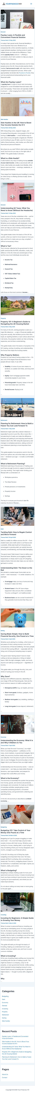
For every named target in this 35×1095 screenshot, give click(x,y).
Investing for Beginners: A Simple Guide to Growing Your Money (17, 919)
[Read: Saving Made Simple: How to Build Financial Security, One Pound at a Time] (17, 618)
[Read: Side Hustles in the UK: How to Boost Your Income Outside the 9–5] (17, 106)
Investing (5, 1009)
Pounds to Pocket (24, 73)
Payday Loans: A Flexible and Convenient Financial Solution (13, 36)
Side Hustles (6, 1021)
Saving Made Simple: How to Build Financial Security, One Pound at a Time (17, 635)
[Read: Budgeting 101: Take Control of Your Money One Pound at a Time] (17, 814)
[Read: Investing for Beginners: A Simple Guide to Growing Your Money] (17, 902)
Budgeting (5, 996)
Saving (4, 1018)
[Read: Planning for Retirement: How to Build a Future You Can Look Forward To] (17, 407)
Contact (4, 1077)
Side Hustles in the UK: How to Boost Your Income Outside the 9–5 (16, 124)
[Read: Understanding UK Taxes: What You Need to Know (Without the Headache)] (17, 192)
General (4, 1005)
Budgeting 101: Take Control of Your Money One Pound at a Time (15, 831)
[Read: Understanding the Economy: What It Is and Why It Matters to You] (17, 724)
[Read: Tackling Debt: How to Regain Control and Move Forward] (17, 516)
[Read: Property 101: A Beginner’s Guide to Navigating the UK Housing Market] (17, 305)
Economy (5, 1002)
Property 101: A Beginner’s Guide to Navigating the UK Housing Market (15, 323)
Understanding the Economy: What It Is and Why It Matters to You (17, 741)
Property (4, 1012)
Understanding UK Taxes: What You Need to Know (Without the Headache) (17, 209)
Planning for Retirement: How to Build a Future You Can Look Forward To (17, 424)
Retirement (5, 1015)
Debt (3, 999)
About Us (5, 1074)
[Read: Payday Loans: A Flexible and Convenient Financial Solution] (17, 19)
